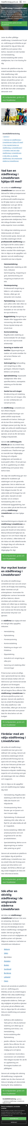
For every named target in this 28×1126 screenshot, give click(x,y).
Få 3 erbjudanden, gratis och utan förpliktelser (12, 24)
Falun (6, 981)
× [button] (26, 1105)
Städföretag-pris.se (9, 2)
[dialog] (14, 1115)
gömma (6, 137)
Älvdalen (7, 961)
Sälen (6, 953)
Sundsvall (7, 969)
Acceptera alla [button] (14, 1118)
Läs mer (11, 1115)
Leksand (7, 977)
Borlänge (7, 973)
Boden (6, 965)
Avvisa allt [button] (14, 1122)
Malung (7, 949)
